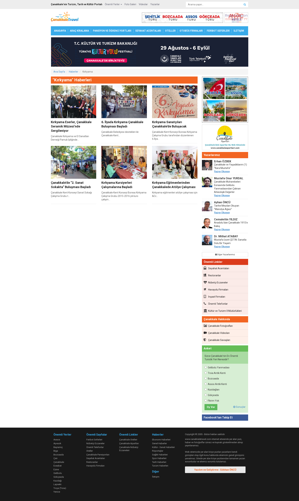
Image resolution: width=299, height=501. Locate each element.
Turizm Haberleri (160, 465)
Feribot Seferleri (94, 439)
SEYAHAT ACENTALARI (148, 30)
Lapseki (57, 484)
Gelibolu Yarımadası (218, 367)
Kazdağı (57, 480)
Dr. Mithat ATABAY (226, 236)
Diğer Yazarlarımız (226, 254)
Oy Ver (211, 407)
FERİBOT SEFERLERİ (218, 30)
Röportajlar (157, 451)
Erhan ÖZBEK (222, 161)
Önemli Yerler (112, 4)
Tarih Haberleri (159, 462)
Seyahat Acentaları (218, 268)
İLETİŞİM (239, 30)
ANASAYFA (60, 30)
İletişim (155, 476)
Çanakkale (58, 462)
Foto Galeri (130, 4)
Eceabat (57, 465)
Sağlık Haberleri (160, 454)
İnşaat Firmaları (216, 296)
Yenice (56, 491)
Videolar (143, 4)
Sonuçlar (240, 406)
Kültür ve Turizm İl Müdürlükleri (225, 310)
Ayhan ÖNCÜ (222, 202)
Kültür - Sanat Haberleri (163, 447)
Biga (55, 451)
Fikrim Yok (213, 400)
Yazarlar (155, 4)
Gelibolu (57, 473)
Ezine (56, 469)
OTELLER (170, 30)
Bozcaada (213, 378)
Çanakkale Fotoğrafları (220, 326)
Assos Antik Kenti (217, 384)
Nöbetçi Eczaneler (218, 282)
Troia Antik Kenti (217, 373)
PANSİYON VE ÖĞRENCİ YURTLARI (112, 30)
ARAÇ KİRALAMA (79, 30)
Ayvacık (57, 443)
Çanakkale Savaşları (219, 340)
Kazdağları (213, 389)
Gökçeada (213, 395)
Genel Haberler (159, 443)
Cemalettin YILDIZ (226, 219)
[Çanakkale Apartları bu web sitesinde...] (225, 138)
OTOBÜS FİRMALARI (191, 30)
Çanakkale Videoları (219, 333)
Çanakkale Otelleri (128, 439)
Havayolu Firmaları (218, 289)
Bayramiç (58, 447)
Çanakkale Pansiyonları (97, 454)
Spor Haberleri (159, 458)
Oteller (89, 451)
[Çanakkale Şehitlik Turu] (225, 100)
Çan (55, 458)
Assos (56, 439)
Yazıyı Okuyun (222, 171)
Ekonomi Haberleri (161, 439)
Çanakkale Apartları (129, 443)
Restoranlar (214, 275)
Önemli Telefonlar (218, 303)
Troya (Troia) (59, 488)
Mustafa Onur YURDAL (228, 178)
